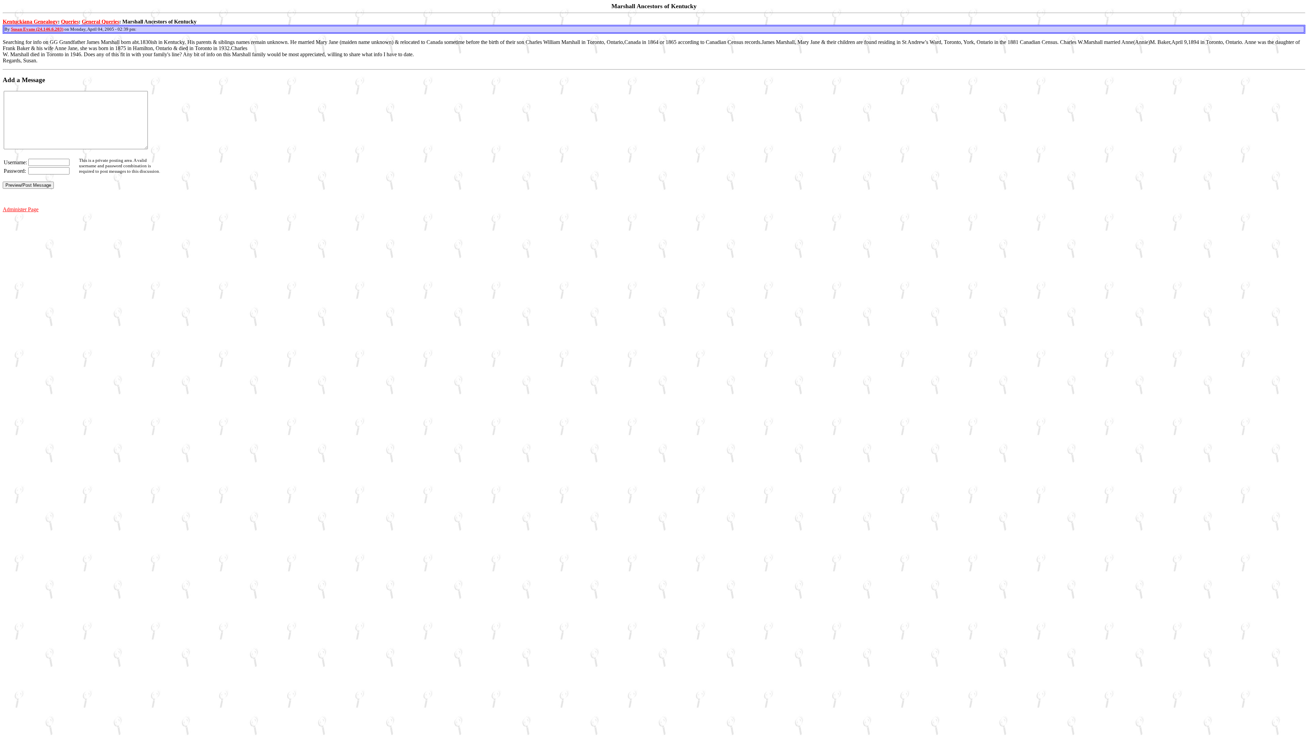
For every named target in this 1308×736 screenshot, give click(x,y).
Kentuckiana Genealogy (30, 22)
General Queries (100, 22)
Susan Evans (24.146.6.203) (37, 29)
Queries (70, 22)
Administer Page (20, 209)
